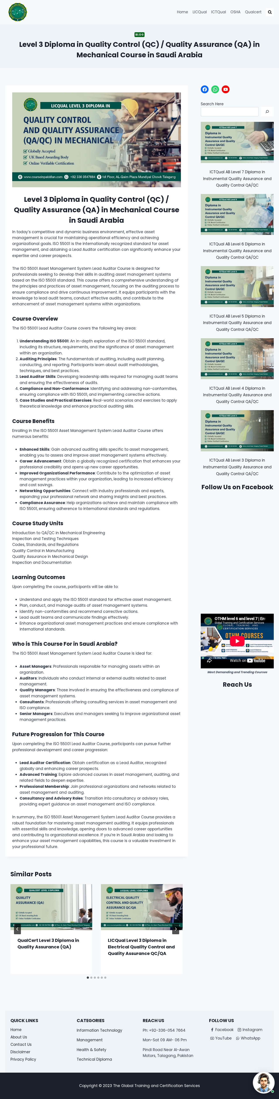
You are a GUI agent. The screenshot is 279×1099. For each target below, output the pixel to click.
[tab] (88, 978)
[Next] (175, 929)
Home (182, 12)
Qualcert (253, 12)
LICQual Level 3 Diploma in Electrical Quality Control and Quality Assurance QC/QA (141, 946)
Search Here (212, 104)
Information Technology (99, 1030)
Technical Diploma (94, 1059)
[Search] (267, 111)
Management (90, 1040)
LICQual (200, 12)
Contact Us (21, 1044)
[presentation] (51, 907)
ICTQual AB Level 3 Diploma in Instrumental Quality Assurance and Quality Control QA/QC (237, 467)
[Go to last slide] (17, 929)
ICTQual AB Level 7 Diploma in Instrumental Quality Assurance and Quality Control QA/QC (237, 178)
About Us (18, 1037)
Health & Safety (91, 1049)
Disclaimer (20, 1052)
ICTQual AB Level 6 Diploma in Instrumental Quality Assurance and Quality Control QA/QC (237, 250)
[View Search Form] (270, 12)
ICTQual (218, 12)
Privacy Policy (23, 1059)
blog (139, 34)
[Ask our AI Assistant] (264, 1083)
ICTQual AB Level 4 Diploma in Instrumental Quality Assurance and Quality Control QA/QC (237, 395)
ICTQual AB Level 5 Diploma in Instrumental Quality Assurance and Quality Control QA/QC (237, 323)
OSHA (235, 12)
